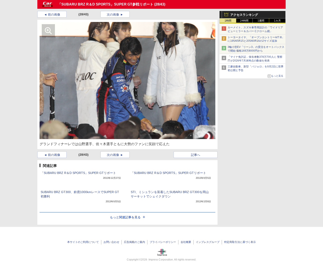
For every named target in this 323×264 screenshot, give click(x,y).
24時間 (244, 20)
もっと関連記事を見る (125, 217)
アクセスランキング (244, 14)
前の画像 (54, 14)
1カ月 (277, 20)
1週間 (261, 20)
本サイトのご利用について (83, 242)
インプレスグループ (208, 242)
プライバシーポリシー (163, 242)
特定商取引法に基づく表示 (240, 242)
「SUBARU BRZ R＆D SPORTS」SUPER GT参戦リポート (105, 4)
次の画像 (113, 14)
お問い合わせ (111, 242)
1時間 (228, 20)
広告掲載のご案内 (134, 242)
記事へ (195, 155)
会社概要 (186, 242)
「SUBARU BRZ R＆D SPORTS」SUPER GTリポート (78, 173)
